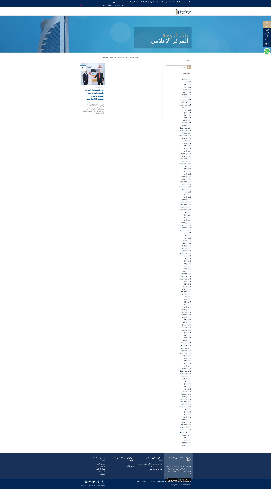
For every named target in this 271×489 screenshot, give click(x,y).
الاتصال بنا (102, 472)
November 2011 (185, 427)
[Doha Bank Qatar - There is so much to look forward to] (181, 11)
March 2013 (187, 391)
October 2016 (186, 315)
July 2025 (188, 110)
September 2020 (185, 230)
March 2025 (187, 120)
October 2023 (186, 161)
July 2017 (188, 297)
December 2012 (185, 399)
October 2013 (186, 376)
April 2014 (187, 363)
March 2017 (187, 307)
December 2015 (185, 328)
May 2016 (187, 320)
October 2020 (186, 228)
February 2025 (186, 123)
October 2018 (186, 276)
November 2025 (185, 100)
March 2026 (187, 90)
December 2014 (185, 345)
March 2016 (187, 322)
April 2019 (187, 266)
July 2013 (188, 381)
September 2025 (185, 105)
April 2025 (187, 118)
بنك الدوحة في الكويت (155, 466)
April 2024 (187, 148)
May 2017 (187, 302)
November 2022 (185, 182)
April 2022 (187, 194)
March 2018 (187, 287)
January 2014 (186, 368)
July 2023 (188, 166)
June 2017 (187, 299)
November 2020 (185, 225)
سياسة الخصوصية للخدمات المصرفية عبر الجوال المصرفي (166, 481)
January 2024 (186, 156)
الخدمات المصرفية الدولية (140, 1)
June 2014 (187, 358)
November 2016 (185, 312)
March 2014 (187, 366)
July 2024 (188, 141)
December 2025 (185, 97)
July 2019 (188, 258)
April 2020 (187, 238)
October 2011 (186, 430)
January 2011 (186, 445)
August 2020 (186, 233)
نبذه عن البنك (119, 5)
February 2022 (186, 200)
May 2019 (187, 264)
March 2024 (187, 151)
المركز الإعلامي (100, 469)
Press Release (99, 87)
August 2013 (186, 379)
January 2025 (186, 125)
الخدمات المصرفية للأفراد (183, 1)
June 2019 (187, 261)
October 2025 (186, 102)
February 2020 (186, 243)
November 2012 (185, 402)
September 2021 (185, 210)
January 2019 (186, 274)
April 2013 (187, 389)
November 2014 (185, 348)
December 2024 (185, 128)
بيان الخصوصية (187, 481)
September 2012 (185, 407)
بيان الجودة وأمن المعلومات (142, 481)
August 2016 (186, 317)
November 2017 (185, 294)
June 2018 (187, 281)
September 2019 (185, 253)
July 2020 (188, 235)
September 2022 (185, 187)
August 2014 (186, 356)
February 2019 (186, 271)
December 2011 (185, 425)
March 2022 (187, 197)
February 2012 (186, 420)
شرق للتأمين (130, 466)
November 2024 (185, 130)
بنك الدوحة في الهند (156, 469)
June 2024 (187, 143)
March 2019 (187, 269)
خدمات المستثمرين (118, 1)
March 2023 (187, 174)
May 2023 (187, 169)
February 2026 (186, 92)
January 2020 (186, 246)
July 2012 (188, 409)
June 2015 (187, 333)
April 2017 (187, 304)
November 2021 (185, 205)
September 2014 (185, 353)
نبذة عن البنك (101, 464)
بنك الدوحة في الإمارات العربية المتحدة (150, 464)
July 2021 (188, 212)
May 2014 (187, 361)
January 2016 (186, 325)
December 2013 (185, 371)
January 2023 (186, 179)
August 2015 (186, 330)
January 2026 (186, 95)
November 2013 (185, 374)
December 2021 (185, 202)
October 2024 (186, 133)
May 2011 (187, 437)
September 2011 (185, 432)
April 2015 (187, 338)
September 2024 (185, 136)
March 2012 (187, 417)
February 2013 (186, 394)
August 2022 (186, 189)
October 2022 (186, 184)
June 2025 (187, 113)
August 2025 (186, 107)
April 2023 (187, 171)
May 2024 (187, 146)
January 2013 (186, 397)
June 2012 (187, 412)
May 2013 (187, 386)
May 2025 (187, 115)
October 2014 (186, 351)
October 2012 (186, 404)
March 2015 (187, 340)
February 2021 (186, 223)
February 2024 (186, 154)
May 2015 (187, 335)
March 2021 (187, 220)
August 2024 (186, 138)
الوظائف (102, 474)
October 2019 (186, 251)
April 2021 (187, 217)
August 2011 (186, 435)
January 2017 (186, 310)
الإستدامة (128, 1)
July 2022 (188, 192)
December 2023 (185, 159)
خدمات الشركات (153, 1)
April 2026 (187, 87)
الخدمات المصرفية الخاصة (167, 1)
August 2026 (186, 79)
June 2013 (187, 384)
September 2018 (185, 279)
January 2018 (186, 289)
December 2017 (185, 292)
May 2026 (187, 84)
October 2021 (186, 207)
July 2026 (188, 82)
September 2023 (185, 164)
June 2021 (187, 215)
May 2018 (187, 284)
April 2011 (187, 440)
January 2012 (186, 422)
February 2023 (186, 177)
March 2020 (187, 241)
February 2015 (186, 343)
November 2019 (185, 248)
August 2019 (186, 256)
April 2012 (187, 415)
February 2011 (186, 443)
